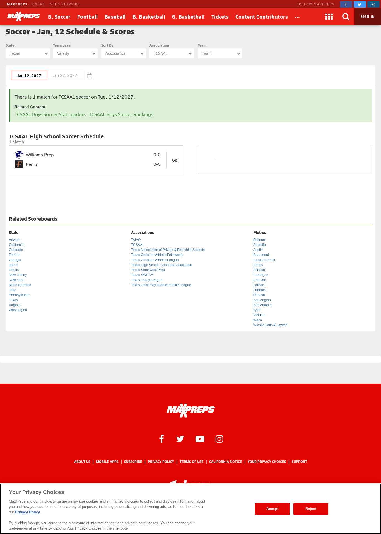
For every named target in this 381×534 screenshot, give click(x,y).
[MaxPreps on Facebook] (346, 4)
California (16, 245)
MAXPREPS (17, 4)
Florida (14, 255)
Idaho (13, 265)
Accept (272, 509)
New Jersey (18, 275)
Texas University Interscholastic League (161, 285)
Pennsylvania (19, 295)
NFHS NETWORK (65, 4)
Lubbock (259, 290)
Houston (259, 280)
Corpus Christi (264, 260)
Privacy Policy (161, 461)
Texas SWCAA (142, 275)
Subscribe (133, 461)
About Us (82, 461)
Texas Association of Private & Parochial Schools (168, 250)
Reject (310, 509)
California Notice (225, 461)
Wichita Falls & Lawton (270, 325)
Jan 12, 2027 (29, 75)
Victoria (259, 315)
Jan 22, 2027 (65, 75)
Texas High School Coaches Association (161, 265)
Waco (257, 320)
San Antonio (262, 305)
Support (299, 461)
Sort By (107, 45)
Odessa (259, 295)
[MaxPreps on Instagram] (373, 4)
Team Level (62, 45)
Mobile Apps (107, 461)
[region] (190, 508)
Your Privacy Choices (267, 461)
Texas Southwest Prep (148, 270)
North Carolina (20, 285)
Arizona (15, 240)
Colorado (16, 250)
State (10, 45)
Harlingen (260, 275)
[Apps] (329, 16)
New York (16, 280)
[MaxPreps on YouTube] (200, 438)
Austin (258, 250)
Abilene (259, 240)
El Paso (259, 270)
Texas (13, 300)
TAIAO (136, 240)
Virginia (15, 305)
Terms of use (192, 461)
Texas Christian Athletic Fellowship (157, 255)
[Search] (345, 16)
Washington (18, 310)
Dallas (258, 265)
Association (159, 45)
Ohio (12, 290)
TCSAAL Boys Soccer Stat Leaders (50, 114)
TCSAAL (137, 245)
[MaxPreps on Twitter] (360, 4)
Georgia (15, 260)
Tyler (257, 310)
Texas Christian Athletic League (155, 260)
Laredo (258, 285)
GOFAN (38, 4)
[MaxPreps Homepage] (190, 411)
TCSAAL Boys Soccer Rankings (121, 114)
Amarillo (259, 245)
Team (202, 45)
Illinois (14, 270)
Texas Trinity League (147, 280)
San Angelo (262, 300)
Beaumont (261, 255)
